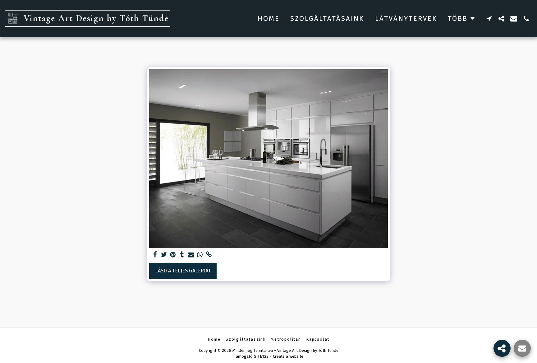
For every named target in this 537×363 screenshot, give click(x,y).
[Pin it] (173, 254)
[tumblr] (182, 254)
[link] (209, 254)
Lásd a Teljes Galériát (183, 271)
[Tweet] (164, 254)
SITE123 (261, 356)
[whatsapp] (200, 254)
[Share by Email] (191, 254)
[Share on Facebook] (155, 254)
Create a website (288, 356)
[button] (489, 18)
